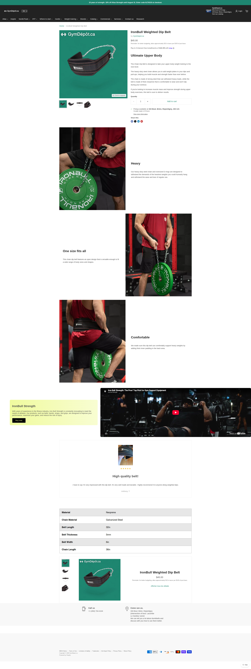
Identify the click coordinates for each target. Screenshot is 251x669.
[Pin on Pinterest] (142, 121)
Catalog (93, 19)
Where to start (45, 19)
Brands (83, 19)
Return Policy (127, 651)
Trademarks (95, 651)
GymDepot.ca (138, 36)
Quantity (134, 96)
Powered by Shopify (65, 655)
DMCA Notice (63, 651)
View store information (140, 114)
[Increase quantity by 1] (147, 101)
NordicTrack (24, 19)
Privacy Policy (117, 651)
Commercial (105, 19)
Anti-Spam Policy (106, 651)
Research (140, 19)
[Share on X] (135, 121)
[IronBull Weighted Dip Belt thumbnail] (63, 104)
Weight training (70, 19)
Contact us (129, 19)
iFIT (34, 19)
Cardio (58, 19)
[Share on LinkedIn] (138, 121)
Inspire (13, 19)
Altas (4, 19)
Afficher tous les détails (160, 586)
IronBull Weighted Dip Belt (160, 572)
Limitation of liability (84, 651)
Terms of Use (73, 651)
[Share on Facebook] (132, 121)
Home (61, 26)
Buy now (18, 420)
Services (117, 19)
